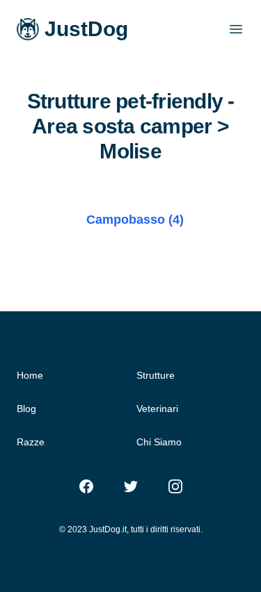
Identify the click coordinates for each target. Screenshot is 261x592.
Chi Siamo (159, 441)
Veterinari (157, 408)
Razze (31, 441)
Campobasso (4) (135, 220)
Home (30, 375)
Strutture (155, 375)
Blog (26, 408)
